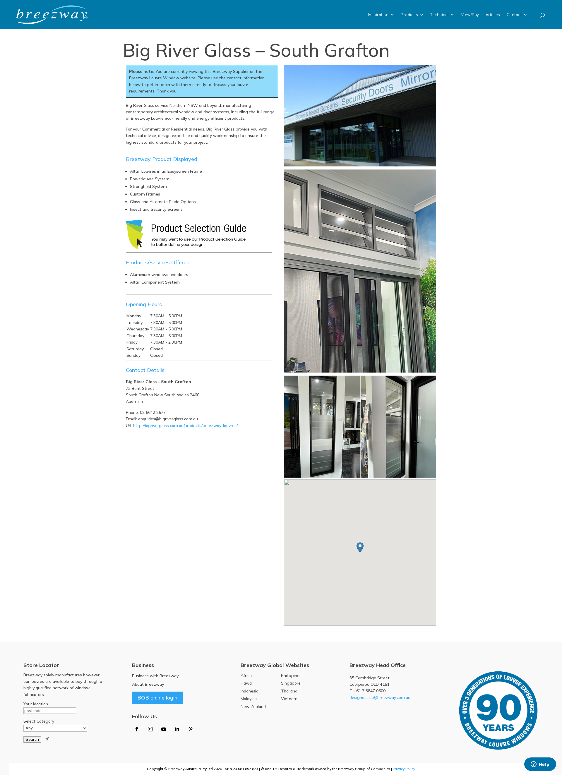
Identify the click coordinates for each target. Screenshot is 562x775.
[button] (360, 547)
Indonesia (249, 691)
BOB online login (157, 697)
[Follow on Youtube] (163, 729)
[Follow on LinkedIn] (177, 729)
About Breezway (148, 684)
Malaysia (249, 698)
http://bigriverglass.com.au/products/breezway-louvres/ (185, 425)
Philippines (291, 675)
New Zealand (253, 706)
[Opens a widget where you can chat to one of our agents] (540, 764)
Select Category (38, 721)
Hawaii (247, 683)
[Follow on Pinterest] (190, 729)
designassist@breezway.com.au (379, 697)
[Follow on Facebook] (136, 729)
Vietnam (289, 698)
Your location (35, 704)
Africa (246, 675)
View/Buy (470, 14)
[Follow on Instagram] (150, 729)
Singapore (291, 683)
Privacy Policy (404, 769)
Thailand (289, 691)
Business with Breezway (155, 675)
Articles (493, 14)
